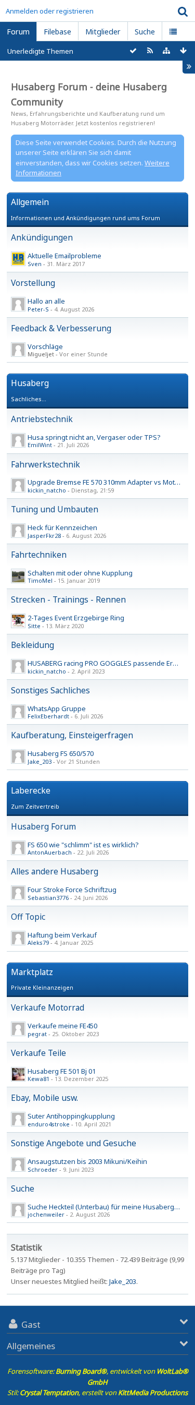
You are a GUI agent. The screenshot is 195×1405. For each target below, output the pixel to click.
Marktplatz (32, 972)
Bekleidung (32, 645)
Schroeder (43, 1169)
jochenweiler (46, 1214)
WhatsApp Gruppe (57, 708)
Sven (35, 264)
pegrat (37, 1034)
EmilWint (40, 445)
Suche (22, 1188)
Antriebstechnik (42, 419)
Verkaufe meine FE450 (62, 1025)
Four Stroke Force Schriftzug (72, 889)
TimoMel (40, 580)
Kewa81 (38, 1079)
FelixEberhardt (48, 716)
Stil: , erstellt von (97, 1392)
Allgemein (30, 202)
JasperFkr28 (44, 535)
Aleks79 (38, 942)
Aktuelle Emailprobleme (64, 255)
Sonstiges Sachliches (50, 690)
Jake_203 (39, 761)
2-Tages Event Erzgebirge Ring (76, 617)
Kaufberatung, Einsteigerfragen (72, 735)
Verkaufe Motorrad (47, 1007)
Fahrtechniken (39, 554)
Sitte (34, 626)
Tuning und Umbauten (54, 509)
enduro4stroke (49, 1124)
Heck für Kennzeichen (62, 527)
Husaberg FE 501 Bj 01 (62, 1071)
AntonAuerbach (50, 852)
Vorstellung (33, 283)
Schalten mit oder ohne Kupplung (80, 573)
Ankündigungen (42, 237)
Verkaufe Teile (38, 1053)
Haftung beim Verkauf (62, 935)
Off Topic (28, 916)
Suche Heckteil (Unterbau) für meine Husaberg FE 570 (111, 1206)
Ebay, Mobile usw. (44, 1097)
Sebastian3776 (48, 898)
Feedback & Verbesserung (61, 328)
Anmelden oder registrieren (50, 11)
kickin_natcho (47, 490)
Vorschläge (45, 346)
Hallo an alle (46, 301)
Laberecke (30, 790)
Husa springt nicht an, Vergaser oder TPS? (94, 437)
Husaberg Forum (43, 826)
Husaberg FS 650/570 (61, 753)
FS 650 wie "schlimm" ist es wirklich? (83, 844)
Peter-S (38, 309)
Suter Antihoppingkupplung (71, 1116)
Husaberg (30, 383)
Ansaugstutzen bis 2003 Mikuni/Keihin (87, 1161)
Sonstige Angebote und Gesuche (73, 1143)
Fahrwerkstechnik (45, 464)
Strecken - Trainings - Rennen (68, 599)
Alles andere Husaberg (54, 871)
